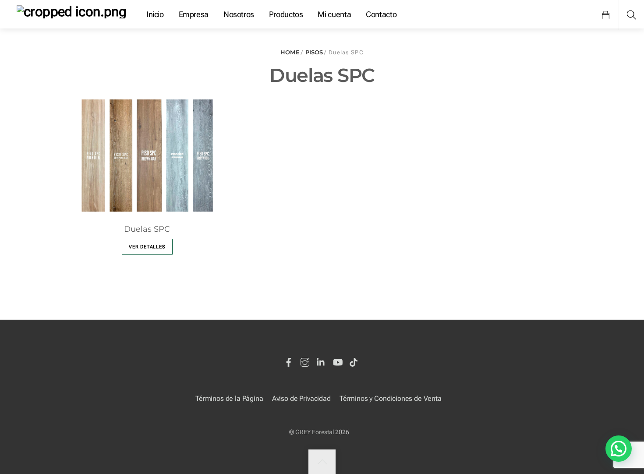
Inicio (155, 14)
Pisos (314, 52)
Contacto (381, 14)
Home (290, 52)
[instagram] (305, 361)
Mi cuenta (334, 14)
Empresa (194, 14)
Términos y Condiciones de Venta (391, 398)
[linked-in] (321, 361)
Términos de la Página (229, 398)
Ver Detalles (147, 247)
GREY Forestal (314, 431)
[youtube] (337, 361)
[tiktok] (353, 361)
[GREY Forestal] (71, 10)
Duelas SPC (147, 228)
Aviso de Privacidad (301, 398)
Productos (286, 14)
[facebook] (289, 361)
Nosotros (238, 14)
